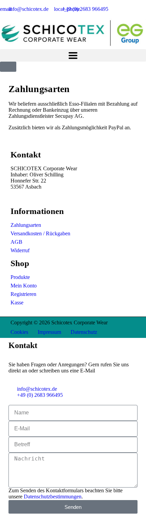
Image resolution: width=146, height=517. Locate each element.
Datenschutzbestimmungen (52, 496)
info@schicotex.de (31, 193)
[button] (73, 55)
